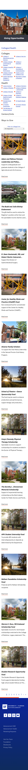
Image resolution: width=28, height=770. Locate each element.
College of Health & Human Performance (8, 69)
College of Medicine (8, 88)
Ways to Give (7, 120)
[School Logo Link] (13, 706)
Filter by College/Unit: (14, 126)
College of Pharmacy (18, 92)
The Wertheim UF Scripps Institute (7, 109)
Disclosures (7, 745)
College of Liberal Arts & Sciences (7, 73)
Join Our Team (8, 739)
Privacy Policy (7, 747)
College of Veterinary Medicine (21, 96)
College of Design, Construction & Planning (8, 63)
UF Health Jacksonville (6, 105)
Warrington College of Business (21, 77)
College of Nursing (8, 91)
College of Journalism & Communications (20, 69)
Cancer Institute (7, 86)
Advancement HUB (9, 726)
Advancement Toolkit (10, 729)
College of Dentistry (21, 86)
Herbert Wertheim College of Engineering (8, 78)
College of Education (18, 62)
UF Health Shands (20, 101)
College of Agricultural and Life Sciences (8, 58)
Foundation (7, 742)
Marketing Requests (9, 731)
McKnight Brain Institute (7, 101)
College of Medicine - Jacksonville (21, 88)
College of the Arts (21, 56)
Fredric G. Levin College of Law (20, 73)
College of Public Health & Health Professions (7, 97)
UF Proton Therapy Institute (21, 105)
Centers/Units (7, 114)
